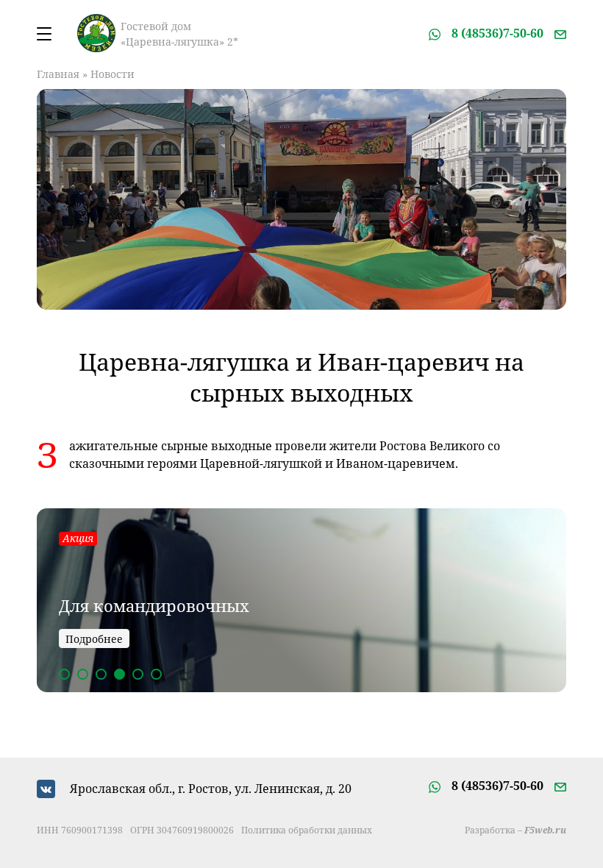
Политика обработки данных (306, 830)
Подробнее (94, 639)
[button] (64, 674)
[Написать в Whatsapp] (434, 33)
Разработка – (515, 830)
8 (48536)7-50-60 (497, 33)
